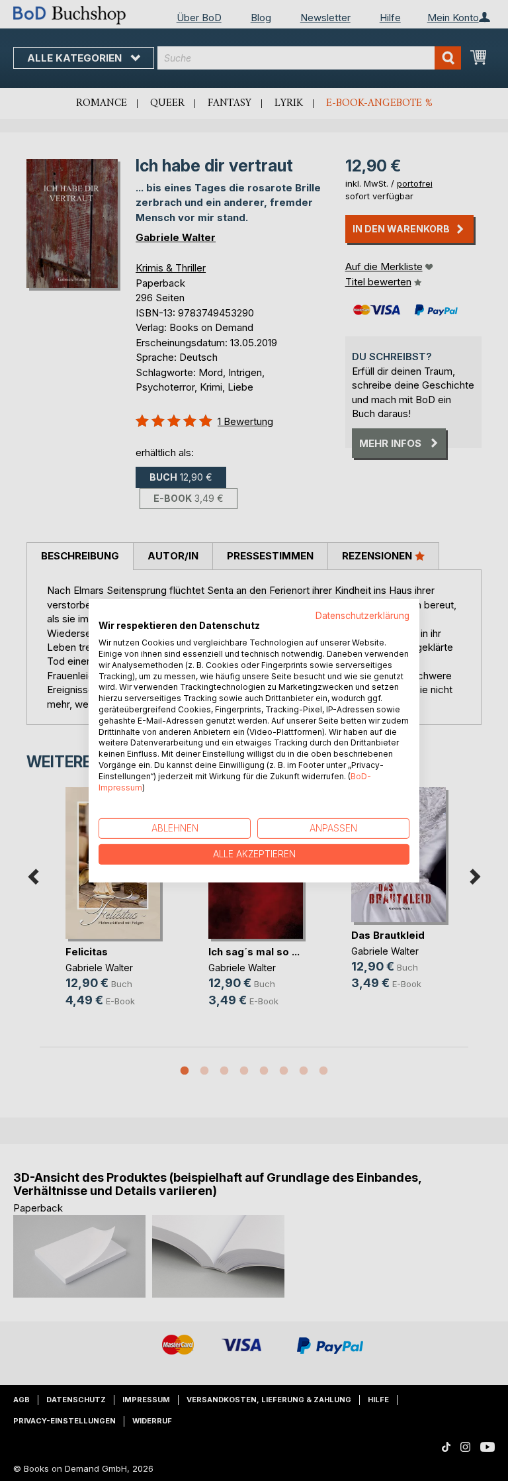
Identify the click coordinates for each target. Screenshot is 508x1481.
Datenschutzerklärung (362, 615)
